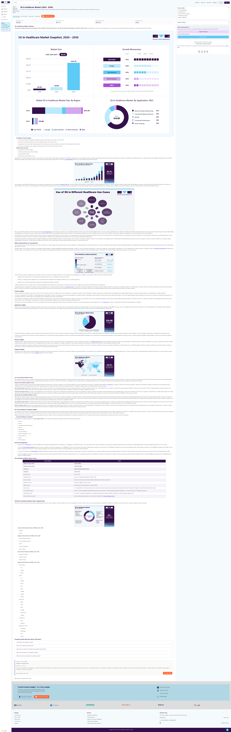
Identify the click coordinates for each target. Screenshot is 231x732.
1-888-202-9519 (172, 720)
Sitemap (16, 723)
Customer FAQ (17, 715)
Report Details (181, 8)
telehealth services (70, 287)
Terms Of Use (17, 721)
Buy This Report (203, 36)
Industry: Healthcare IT (183, 17)
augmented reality (64, 184)
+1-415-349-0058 (164, 720)
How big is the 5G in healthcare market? (25, 642)
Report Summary (16, 16)
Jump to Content (181, 22)
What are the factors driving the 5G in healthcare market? (28, 656)
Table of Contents (24, 16)
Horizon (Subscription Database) (94, 723)
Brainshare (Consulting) (92, 715)
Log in (221, 2)
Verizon (24, 454)
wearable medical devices (96, 341)
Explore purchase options (109, 496)
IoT (40, 236)
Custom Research (91, 717)
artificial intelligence (70, 159)
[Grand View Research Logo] (5, 2)
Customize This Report (203, 31)
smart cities (105, 302)
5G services (110, 384)
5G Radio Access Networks (159, 248)
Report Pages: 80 (182, 12)
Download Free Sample (49, 16)
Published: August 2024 (183, 15)
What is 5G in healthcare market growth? (25, 645)
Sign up (227, 2)
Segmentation (31, 16)
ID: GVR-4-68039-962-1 (183, 10)
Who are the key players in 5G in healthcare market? (27, 652)
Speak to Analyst (168, 673)
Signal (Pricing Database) (93, 721)
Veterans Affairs (34, 451)
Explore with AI (5, 29)
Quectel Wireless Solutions (28, 447)
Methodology (37, 16)
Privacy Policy (17, 719)
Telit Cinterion (28, 444)
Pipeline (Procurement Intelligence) (95, 719)
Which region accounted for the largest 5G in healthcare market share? (31, 649)
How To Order (17, 717)
